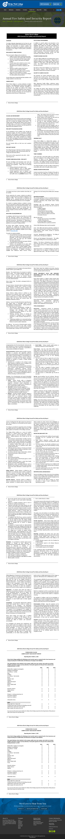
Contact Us (21, 808)
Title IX (19, 828)
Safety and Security (18, 21)
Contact (34, 824)
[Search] (54, 10)
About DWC (39, 9)
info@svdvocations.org (53, 826)
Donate (58, 10)
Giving (45, 9)
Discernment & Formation (38, 822)
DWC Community (44, 4)
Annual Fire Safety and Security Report (33, 21)
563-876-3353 (44, 808)
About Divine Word (37, 821)
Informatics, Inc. (33, 837)
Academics (18, 9)
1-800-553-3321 (52, 824)
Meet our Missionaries (37, 823)
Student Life (31, 9)
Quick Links (56, 4)
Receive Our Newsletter (32, 808)
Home (5, 9)
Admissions (11, 9)
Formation (25, 9)
